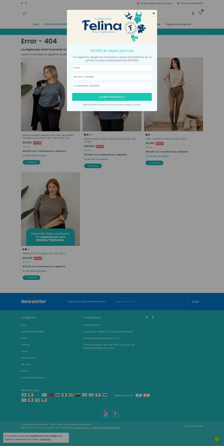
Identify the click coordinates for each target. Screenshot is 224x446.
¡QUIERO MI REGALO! (112, 97)
